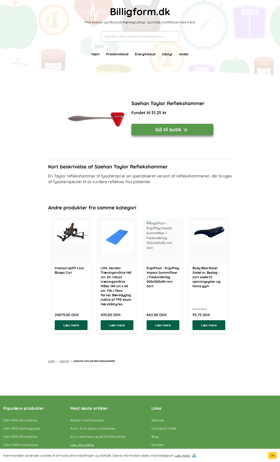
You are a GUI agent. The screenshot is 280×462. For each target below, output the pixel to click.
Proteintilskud (117, 54)
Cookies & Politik (163, 428)
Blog (154, 437)
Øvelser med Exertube (87, 420)
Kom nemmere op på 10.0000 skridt (97, 437)
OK (272, 455)
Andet (184, 54)
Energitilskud (145, 54)
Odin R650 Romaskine (20, 437)
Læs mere (182, 455)
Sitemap (157, 420)
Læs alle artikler (82, 445)
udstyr (64, 361)
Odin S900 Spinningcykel (21, 428)
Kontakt (157, 445)
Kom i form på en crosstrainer (93, 428)
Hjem (95, 54)
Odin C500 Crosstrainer (20, 445)
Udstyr (167, 54)
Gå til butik (168, 129)
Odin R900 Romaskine (20, 420)
